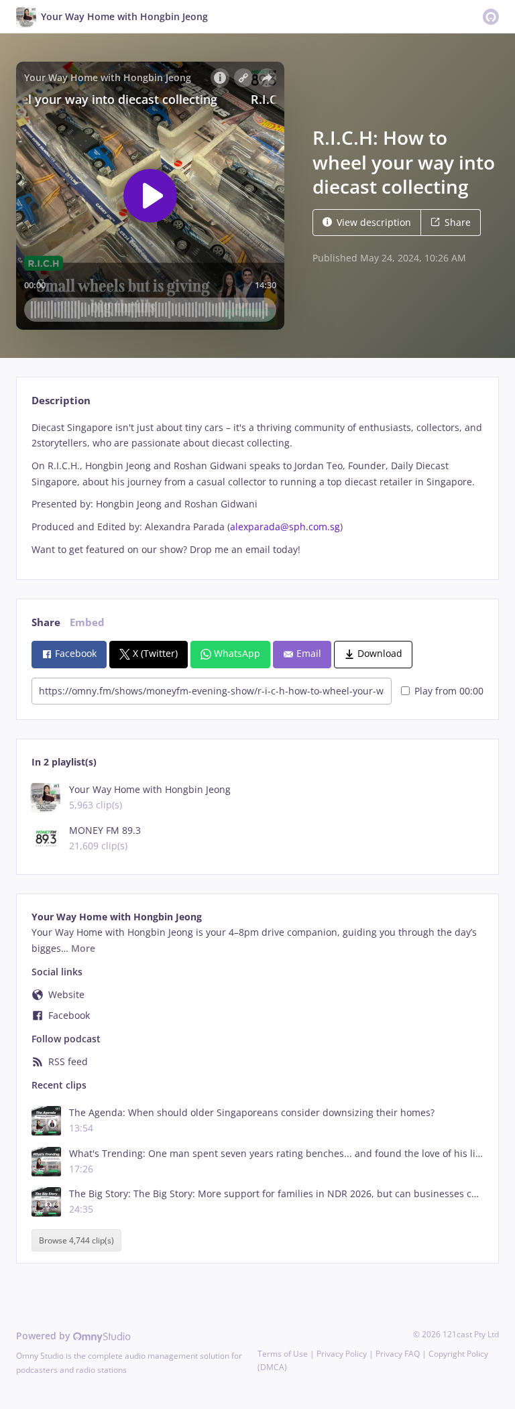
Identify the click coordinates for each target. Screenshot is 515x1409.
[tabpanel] (257, 489)
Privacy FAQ (398, 1353)
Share (458, 222)
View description (374, 222)
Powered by (44, 1335)
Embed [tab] (87, 622)
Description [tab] (61, 400)
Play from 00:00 (448, 690)
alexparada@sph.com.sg (285, 526)
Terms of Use (283, 1353)
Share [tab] (46, 622)
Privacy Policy (342, 1353)
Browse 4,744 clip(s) (76, 1240)
